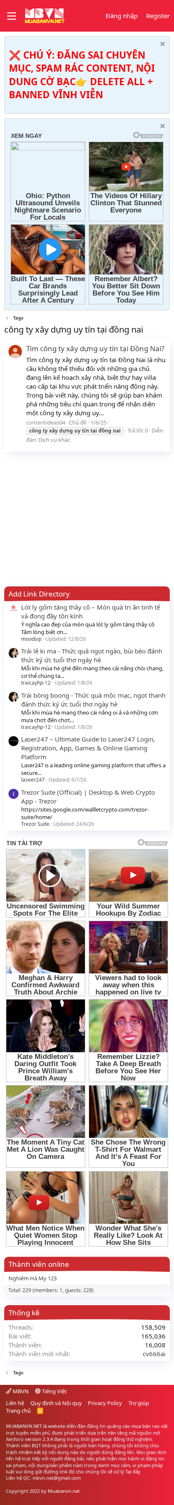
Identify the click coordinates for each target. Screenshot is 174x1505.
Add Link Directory (39, 594)
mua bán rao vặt (149, 1426)
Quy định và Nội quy (56, 1403)
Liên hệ (15, 1403)
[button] (12, 16)
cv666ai (154, 1353)
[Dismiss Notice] (161, 44)
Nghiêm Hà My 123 (32, 1278)
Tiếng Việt (54, 1391)
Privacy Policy (105, 1403)
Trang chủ (18, 1410)
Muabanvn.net (64, 1491)
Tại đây (133, 1471)
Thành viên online (38, 1264)
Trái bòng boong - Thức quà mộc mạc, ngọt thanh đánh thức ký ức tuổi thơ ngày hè (93, 699)
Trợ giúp (138, 1403)
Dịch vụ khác (54, 439)
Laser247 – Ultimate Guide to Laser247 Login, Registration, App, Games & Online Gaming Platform (88, 748)
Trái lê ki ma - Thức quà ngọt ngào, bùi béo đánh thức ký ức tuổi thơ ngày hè (91, 655)
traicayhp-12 (36, 682)
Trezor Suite (35, 824)
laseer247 (33, 779)
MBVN (20, 1391)
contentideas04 (45, 422)
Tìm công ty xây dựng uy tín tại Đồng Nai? (95, 348)
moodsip (31, 638)
